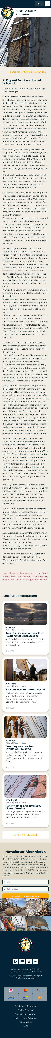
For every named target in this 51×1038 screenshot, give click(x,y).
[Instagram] (29, 961)
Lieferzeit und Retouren (26, 1018)
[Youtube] (22, 961)
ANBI (25, 1026)
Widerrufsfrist (25, 1022)
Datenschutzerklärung (25, 1014)
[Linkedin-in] (35, 961)
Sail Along (22, 14)
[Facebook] (15, 961)
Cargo (19, 11)
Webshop (30, 11)
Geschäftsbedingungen (25, 1006)
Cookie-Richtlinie (25, 1010)
